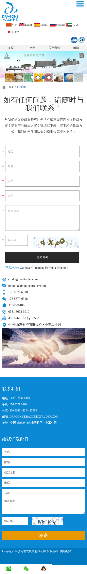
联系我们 (23, 86)
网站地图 (66, 551)
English (28, 24)
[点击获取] (56, 242)
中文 (14, 24)
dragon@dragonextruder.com (27, 285)
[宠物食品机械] (43, 81)
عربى (75, 24)
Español (44, 24)
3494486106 (16, 305)
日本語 (15, 32)
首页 (11, 47)
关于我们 (54, 47)
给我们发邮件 (15, 438)
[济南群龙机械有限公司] (10, 11)
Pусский (60, 24)
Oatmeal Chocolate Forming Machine (43, 267)
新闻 (76, 47)
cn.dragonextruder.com (23, 279)
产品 (32, 47)
